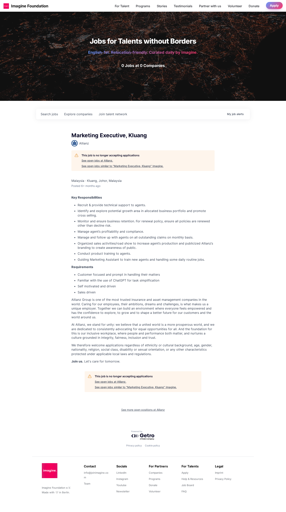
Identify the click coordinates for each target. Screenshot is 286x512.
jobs (49, 114)
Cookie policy (152, 445)
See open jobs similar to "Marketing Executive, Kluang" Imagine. (122, 166)
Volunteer (235, 6)
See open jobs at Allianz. (97, 160)
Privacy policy (134, 445)
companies (78, 114)
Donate (254, 6)
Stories (162, 6)
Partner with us (210, 6)
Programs (143, 6)
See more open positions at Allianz (143, 409)
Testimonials (183, 6)
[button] (6, 6)
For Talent (122, 6)
